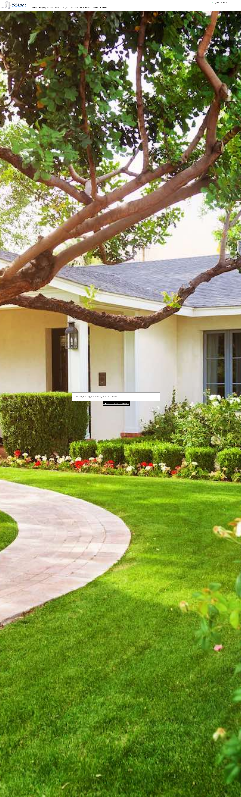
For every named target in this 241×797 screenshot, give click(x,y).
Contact (103, 8)
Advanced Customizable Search (116, 404)
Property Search (46, 8)
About (95, 8)
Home (34, 8)
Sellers (58, 8)
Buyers (66, 8)
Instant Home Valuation (81, 8)
